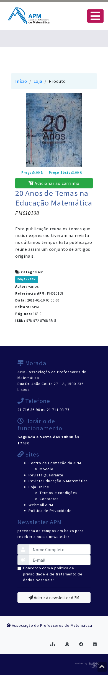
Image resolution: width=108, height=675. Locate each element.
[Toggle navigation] (95, 16)
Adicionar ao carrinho (57, 183)
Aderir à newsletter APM (56, 597)
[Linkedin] (95, 644)
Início (21, 81)
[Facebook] (81, 644)
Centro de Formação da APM (55, 462)
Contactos (49, 498)
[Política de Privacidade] (67, 644)
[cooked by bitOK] (86, 664)
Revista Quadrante (46, 475)
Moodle (46, 468)
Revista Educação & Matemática (58, 480)
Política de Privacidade (50, 510)
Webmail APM (41, 504)
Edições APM (26, 279)
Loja (38, 81)
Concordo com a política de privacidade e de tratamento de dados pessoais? (53, 573)
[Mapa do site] (53, 644)
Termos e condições (58, 492)
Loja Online (39, 486)
